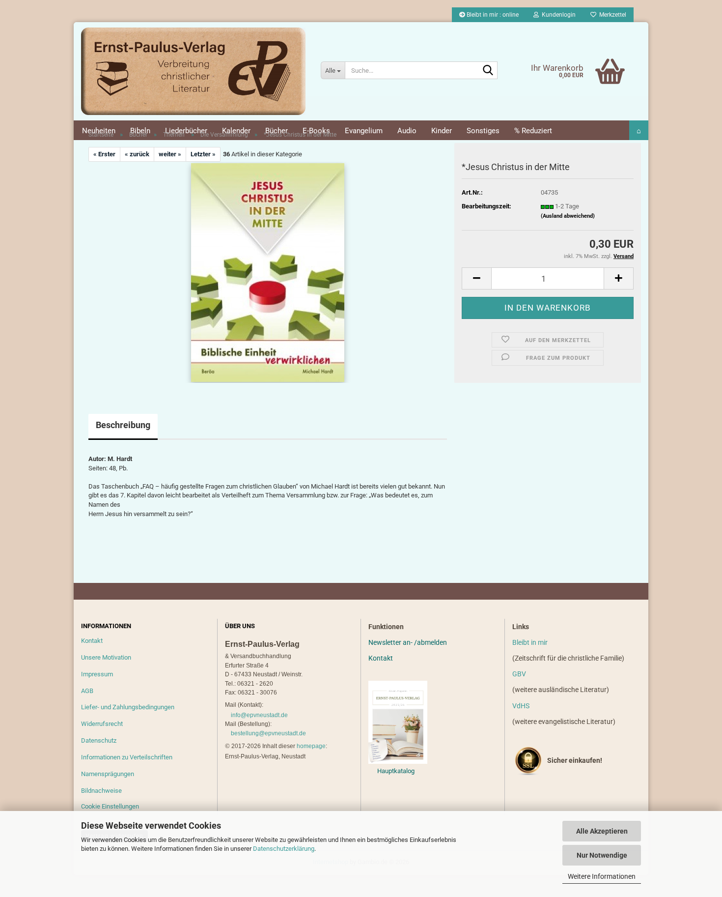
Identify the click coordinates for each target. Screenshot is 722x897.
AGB (87, 690)
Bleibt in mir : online (492, 14)
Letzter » (203, 154)
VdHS (520, 706)
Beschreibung (123, 425)
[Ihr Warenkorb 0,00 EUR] (590, 56)
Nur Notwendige (602, 855)
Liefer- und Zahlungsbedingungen (127, 707)
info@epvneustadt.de (259, 715)
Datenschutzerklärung (283, 848)
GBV (519, 674)
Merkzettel (611, 14)
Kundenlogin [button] (557, 14)
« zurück (137, 154)
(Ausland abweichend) (568, 216)
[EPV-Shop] (193, 71)
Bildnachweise (101, 790)
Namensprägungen (107, 774)
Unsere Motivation (106, 657)
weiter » (170, 154)
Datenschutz (98, 740)
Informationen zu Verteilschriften (126, 757)
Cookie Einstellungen (110, 806)
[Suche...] (488, 71)
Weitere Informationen (602, 876)
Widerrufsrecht (102, 723)
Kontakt (92, 640)
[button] (476, 278)
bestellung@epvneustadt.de (268, 733)
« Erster (104, 154)
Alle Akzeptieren (602, 831)
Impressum (97, 674)
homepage (311, 746)
